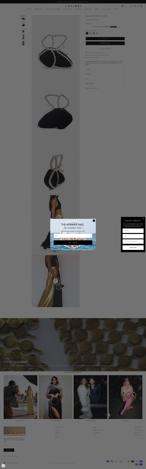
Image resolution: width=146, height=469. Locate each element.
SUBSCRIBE (133, 247)
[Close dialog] (94, 221)
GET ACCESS (73, 242)
